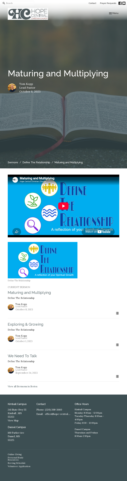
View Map (13, 420)
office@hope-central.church (58, 414)
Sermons (13, 162)
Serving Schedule (17, 463)
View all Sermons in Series (22, 386)
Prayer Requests (108, 3)
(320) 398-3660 (53, 409)
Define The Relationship (36, 162)
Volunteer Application (19, 466)
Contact (92, 3)
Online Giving (15, 454)
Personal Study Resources (15, 458)
